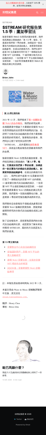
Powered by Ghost (23, 425)
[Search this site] (37, 13)
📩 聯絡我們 (29, 419)
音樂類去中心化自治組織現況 (21, 246)
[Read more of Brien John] (5, 71)
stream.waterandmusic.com (14, 296)
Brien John (7, 77)
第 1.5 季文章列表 (12, 113)
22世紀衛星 (9, 12)
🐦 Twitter (18, 419)
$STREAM (7, 22)
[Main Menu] (42, 12)
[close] (43, 4)
